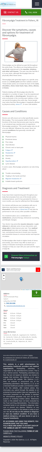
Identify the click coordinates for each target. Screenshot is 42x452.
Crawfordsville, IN (10, 360)
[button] (21, 279)
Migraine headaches (12, 178)
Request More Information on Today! (24, 256)
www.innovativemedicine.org (15, 306)
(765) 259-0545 (10, 303)
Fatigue (8, 150)
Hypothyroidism (10, 161)
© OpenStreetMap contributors (35, 289)
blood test (24, 209)
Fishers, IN (26, 357)
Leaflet (23, 289)
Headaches (9, 153)
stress (18, 104)
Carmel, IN (18, 357)
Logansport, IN (10, 357)
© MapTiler (27, 289)
